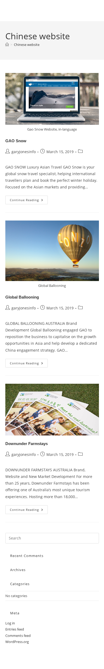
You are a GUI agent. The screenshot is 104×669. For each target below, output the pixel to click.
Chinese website (26, 44)
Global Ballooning (22, 297)
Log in (10, 623)
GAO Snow (15, 141)
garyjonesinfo (23, 151)
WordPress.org (17, 641)
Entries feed (14, 629)
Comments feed (18, 635)
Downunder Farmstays (26, 443)
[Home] (7, 44)
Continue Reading (29, 200)
